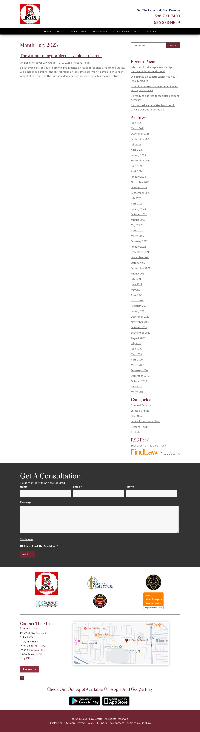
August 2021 (138, 273)
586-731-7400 (167, 16)
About (60, 31)
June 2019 (136, 386)
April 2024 (137, 171)
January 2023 (138, 209)
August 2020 (138, 338)
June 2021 (136, 284)
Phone (130, 486)
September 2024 (140, 160)
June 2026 (136, 122)
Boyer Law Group (45, 62)
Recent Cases (78, 31)
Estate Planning (140, 410)
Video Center (121, 31)
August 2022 (138, 219)
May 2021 (136, 289)
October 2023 (139, 187)
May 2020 (136, 354)
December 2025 (140, 133)
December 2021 (140, 252)
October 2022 (139, 214)
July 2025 (136, 144)
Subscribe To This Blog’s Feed (148, 445)
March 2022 (137, 236)
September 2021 (140, 268)
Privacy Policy (85, 723)
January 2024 (138, 176)
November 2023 (140, 182)
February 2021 (139, 305)
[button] (197, 712)
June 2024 (136, 166)
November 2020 (140, 322)
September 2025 (140, 139)
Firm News (137, 416)
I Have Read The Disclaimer (41, 546)
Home (47, 31)
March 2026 (137, 128)
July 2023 (136, 198)
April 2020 (137, 359)
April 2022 (137, 230)
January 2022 (138, 246)
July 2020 (136, 343)
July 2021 (136, 278)
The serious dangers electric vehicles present (61, 55)
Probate (135, 432)
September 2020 (140, 332)
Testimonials (99, 31)
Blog (137, 31)
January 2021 (138, 311)
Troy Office (26, 658)
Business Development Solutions (116, 723)
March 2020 (137, 365)
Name (24, 486)
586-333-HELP (167, 22)
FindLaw (146, 723)
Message (26, 502)
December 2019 (140, 375)
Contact (151, 31)
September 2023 (140, 192)
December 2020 (140, 316)
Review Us (29, 669)
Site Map (69, 723)
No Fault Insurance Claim (145, 421)
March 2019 (137, 392)
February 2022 (139, 241)
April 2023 (137, 203)
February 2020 (139, 370)
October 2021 (139, 262)
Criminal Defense (141, 405)
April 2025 (137, 149)
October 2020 (139, 327)
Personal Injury (81, 62)
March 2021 (137, 300)
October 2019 (139, 381)
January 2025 (138, 155)
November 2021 (140, 257)
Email (77, 486)
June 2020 (136, 348)
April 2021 (137, 295)
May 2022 (136, 225)
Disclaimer (26, 539)
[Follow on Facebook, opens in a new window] (22, 678)
